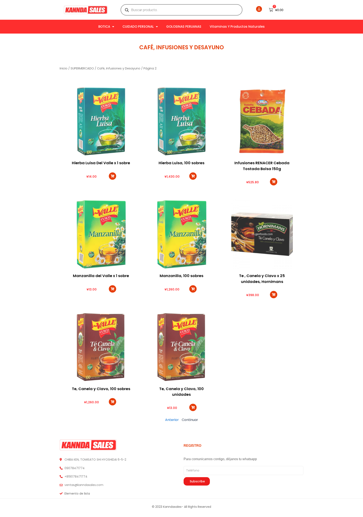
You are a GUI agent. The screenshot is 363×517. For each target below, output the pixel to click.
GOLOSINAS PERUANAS (183, 26)
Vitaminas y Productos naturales (237, 26)
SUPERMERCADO (82, 68)
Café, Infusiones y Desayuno (181, 47)
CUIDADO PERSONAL (138, 26)
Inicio (63, 68)
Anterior (172, 419)
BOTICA (104, 26)
